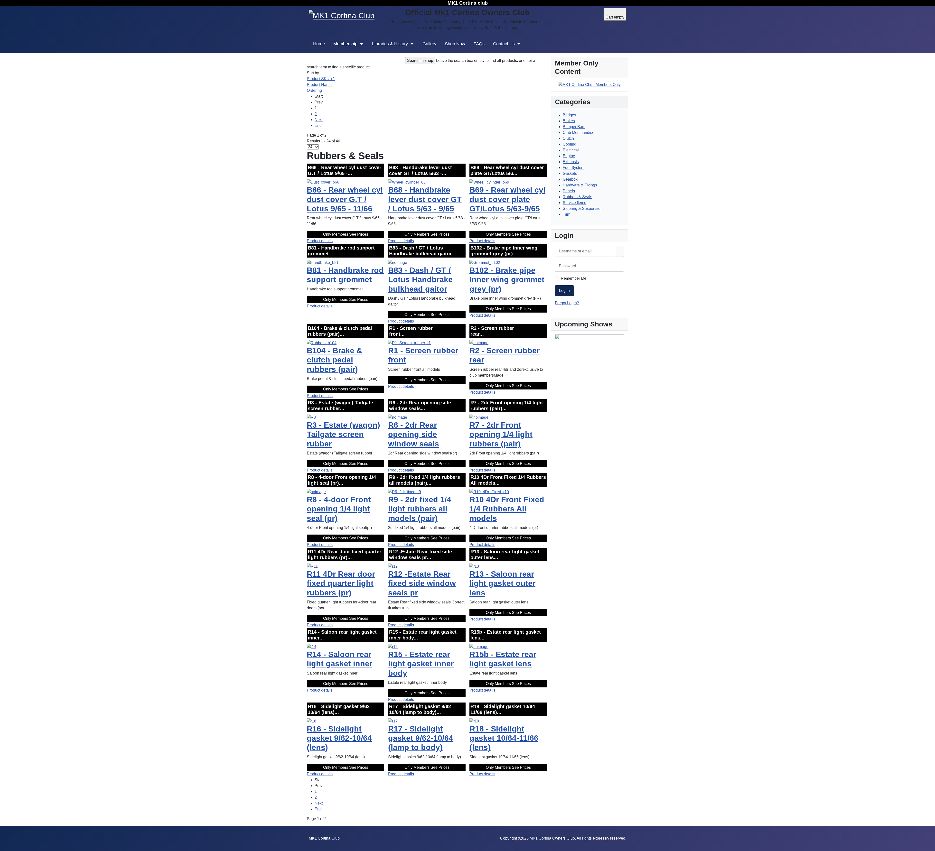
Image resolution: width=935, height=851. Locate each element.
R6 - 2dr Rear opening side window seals (413, 434)
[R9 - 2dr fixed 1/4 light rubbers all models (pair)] (404, 492)
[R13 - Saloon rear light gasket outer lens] (474, 566)
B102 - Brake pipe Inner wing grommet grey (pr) (506, 279)
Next (319, 120)
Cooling (569, 144)
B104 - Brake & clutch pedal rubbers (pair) (334, 360)
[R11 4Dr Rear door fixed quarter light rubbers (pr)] (312, 566)
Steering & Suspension (583, 208)
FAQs (479, 43)
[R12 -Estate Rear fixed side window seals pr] (393, 566)
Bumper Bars (574, 127)
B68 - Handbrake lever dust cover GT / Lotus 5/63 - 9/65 (425, 199)
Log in (564, 290)
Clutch (568, 138)
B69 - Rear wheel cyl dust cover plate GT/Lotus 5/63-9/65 (507, 199)
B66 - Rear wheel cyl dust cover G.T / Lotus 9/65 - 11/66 (345, 199)
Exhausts (571, 162)
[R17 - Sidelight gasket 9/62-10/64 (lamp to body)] (393, 721)
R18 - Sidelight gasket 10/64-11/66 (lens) (503, 738)
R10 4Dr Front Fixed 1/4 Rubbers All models (506, 509)
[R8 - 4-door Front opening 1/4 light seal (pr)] (316, 492)
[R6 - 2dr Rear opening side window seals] (397, 417)
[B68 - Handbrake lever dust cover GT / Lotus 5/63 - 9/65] (407, 182)
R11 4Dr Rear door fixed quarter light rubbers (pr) (341, 583)
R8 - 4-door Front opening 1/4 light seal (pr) (339, 509)
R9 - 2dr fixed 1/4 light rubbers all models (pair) (419, 509)
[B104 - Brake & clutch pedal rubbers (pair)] (322, 343)
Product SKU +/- (321, 79)
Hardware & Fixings (580, 185)
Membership (345, 43)
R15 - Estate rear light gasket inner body (421, 663)
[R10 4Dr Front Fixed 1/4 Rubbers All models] (489, 492)
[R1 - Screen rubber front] (409, 343)
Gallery (429, 43)
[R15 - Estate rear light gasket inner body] (393, 646)
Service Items (574, 203)
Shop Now (455, 43)
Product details (320, 241)
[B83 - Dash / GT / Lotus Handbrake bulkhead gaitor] (397, 262)
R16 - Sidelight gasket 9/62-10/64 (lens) (339, 738)
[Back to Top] (929, 845)
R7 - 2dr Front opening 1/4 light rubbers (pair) (501, 434)
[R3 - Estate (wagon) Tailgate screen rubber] (311, 417)
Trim (566, 214)
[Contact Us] (518, 44)
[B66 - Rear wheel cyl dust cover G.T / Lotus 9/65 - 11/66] (323, 182)
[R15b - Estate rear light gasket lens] (478, 646)
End (318, 125)
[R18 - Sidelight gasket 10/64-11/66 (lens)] (474, 721)
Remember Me (573, 278)
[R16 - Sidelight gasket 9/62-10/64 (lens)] (311, 721)
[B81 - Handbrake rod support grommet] (323, 262)
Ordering (314, 90)
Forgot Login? (567, 303)
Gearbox (570, 179)
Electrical (571, 150)
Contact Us (504, 43)
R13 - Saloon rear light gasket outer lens (502, 583)
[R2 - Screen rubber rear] (478, 343)
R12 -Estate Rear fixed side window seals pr (422, 583)
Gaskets (570, 173)
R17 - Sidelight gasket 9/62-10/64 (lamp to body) (420, 738)
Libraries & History (390, 43)
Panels (569, 191)
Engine (569, 156)
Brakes (569, 121)
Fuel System (573, 168)
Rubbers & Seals (577, 197)
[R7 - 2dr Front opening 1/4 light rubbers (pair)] (478, 417)
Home (319, 43)
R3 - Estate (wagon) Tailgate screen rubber (343, 434)
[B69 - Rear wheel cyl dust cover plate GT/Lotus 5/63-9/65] (489, 182)
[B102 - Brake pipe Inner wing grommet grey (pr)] (484, 262)
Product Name (319, 85)
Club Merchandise (578, 132)
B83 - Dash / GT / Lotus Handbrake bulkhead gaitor (420, 279)
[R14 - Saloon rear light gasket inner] (311, 646)
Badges (569, 115)
